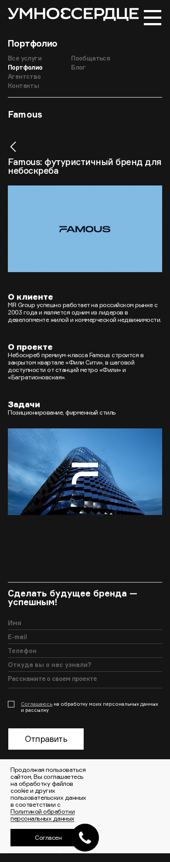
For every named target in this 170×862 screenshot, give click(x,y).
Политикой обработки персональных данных (42, 815)
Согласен (48, 837)
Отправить (46, 739)
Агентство (24, 76)
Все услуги (24, 58)
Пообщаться (90, 58)
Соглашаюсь (36, 704)
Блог (78, 67)
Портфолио (33, 43)
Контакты (23, 85)
